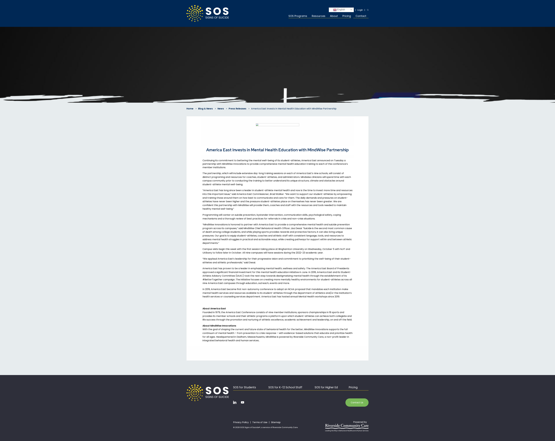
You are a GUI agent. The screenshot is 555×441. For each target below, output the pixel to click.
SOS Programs (297, 16)
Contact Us (357, 402)
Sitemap (276, 422)
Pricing (346, 16)
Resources (318, 16)
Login (360, 10)
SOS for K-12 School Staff (285, 387)
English (341, 9)
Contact (361, 16)
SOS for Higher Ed (326, 387)
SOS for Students (244, 387)
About (334, 16)
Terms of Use (259, 422)
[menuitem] (298, 16)
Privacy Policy (241, 422)
